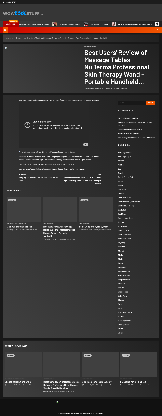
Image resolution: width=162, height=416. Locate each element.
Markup (121, 251)
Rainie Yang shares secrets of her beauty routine (128, 24)
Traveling (121, 316)
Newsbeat (122, 267)
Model (120, 259)
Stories (121, 300)
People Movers (124, 280)
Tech (120, 308)
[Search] (157, 30)
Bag (119, 169)
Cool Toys (122, 214)
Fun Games (122, 226)
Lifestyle (121, 247)
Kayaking (121, 243)
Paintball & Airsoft (125, 275)
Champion (122, 189)
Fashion (121, 222)
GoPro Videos (123, 230)
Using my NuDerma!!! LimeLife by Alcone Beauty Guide (38, 178)
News (120, 263)
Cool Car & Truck (124, 198)
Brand (120, 173)
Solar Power (123, 296)
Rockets (121, 288)
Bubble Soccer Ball (125, 177)
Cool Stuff (10, 223)
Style (120, 304)
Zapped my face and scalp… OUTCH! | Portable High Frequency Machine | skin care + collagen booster (82, 179)
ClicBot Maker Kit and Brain (19, 226)
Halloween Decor (124, 239)
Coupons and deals (125, 218)
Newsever (88, 413)
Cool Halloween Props (126, 206)
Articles (121, 161)
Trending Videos (124, 320)
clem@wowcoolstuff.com (94, 88)
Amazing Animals (124, 153)
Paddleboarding (124, 271)
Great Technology (90, 46)
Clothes (121, 194)
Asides (121, 165)
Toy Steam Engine (125, 312)
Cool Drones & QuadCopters (129, 202)
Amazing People (124, 157)
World (120, 329)
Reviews (121, 284)
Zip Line (121, 333)
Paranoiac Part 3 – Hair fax (92, 24)
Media (120, 255)
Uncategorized (123, 325)
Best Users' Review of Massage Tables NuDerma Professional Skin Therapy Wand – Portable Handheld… (59, 100)
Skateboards (123, 292)
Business (121, 181)
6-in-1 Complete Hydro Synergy (62, 24)
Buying (120, 185)
